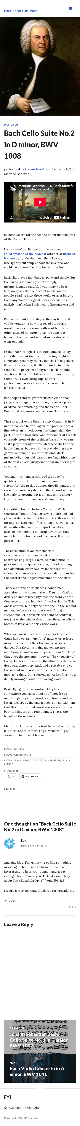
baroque (30, 760)
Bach (18, 760)
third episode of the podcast (25, 254)
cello (43, 760)
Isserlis (55, 760)
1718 (9, 760)
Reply (72, 907)
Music (8, 124)
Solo (66, 760)
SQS (15, 124)
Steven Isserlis (36, 169)
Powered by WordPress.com (20, 1117)
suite (9, 764)
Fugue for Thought (20, 11)
